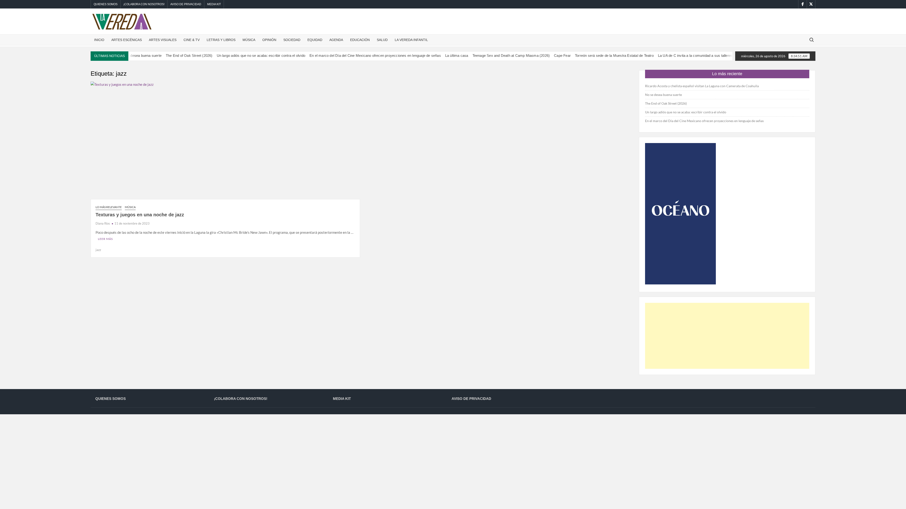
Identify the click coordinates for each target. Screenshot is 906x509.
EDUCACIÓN (360, 40)
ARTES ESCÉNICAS (126, 40)
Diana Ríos (103, 223)
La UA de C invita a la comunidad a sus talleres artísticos (691, 55)
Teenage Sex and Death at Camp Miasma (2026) (499, 55)
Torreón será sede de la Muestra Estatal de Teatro (602, 55)
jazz (98, 250)
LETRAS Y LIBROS (221, 40)
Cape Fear (550, 55)
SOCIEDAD (291, 40)
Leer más (105, 239)
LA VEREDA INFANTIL (411, 40)
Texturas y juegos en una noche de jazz (140, 214)
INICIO (99, 40)
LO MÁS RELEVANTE (109, 207)
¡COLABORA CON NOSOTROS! (143, 4)
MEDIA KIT (214, 4)
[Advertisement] (727, 336)
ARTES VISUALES (162, 40)
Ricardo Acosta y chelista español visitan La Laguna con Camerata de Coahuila (702, 86)
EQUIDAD (314, 40)
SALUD (382, 40)
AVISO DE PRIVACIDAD (185, 4)
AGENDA (336, 40)
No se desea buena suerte (663, 95)
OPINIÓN (269, 40)
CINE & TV (192, 40)
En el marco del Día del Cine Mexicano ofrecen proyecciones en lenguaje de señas (363, 55)
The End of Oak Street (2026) (177, 55)
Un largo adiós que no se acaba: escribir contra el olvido (249, 55)
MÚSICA (249, 40)
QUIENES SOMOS (105, 4)
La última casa (444, 55)
